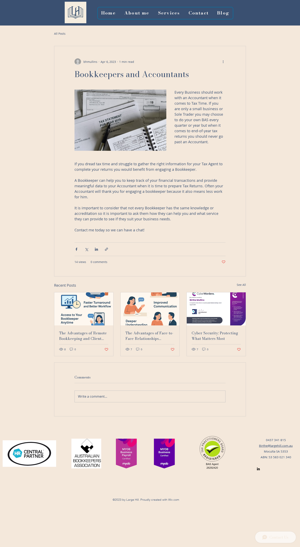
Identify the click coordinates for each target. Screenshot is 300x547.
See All (241, 285)
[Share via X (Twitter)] (86, 249)
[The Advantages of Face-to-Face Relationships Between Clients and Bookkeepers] (150, 308)
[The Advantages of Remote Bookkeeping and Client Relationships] (83, 308)
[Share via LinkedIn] (96, 249)
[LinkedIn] (258, 469)
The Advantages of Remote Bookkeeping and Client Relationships (83, 335)
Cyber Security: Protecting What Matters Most (215, 335)
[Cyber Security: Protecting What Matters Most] (216, 308)
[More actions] (223, 61)
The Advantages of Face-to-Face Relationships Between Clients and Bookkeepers (149, 335)
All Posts (60, 34)
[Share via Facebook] (76, 249)
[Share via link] (106, 249)
